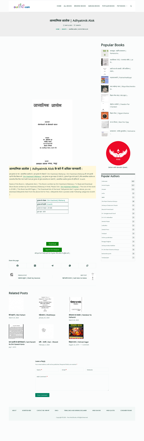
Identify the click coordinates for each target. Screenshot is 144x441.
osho (103, 193)
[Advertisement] (52, 57)
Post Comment (42, 395)
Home (59, 6)
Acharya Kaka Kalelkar (108, 245)
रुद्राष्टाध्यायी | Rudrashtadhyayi (121, 77)
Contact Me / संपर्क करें (43, 410)
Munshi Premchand (107, 209)
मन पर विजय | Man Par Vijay (119, 122)
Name (39, 370)
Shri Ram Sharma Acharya (109, 201)
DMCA (56, 410)
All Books (68, 6)
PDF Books (121, 6)
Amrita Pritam (106, 221)
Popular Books (108, 6)
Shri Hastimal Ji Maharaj (32, 176)
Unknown (104, 181)
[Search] (131, 6)
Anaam (104, 189)
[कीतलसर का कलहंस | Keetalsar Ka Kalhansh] (82, 304)
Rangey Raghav (106, 241)
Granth (78, 25)
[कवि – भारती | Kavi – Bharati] (52, 331)
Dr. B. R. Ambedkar (107, 217)
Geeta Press (105, 229)
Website (90, 370)
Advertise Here (26, 410)
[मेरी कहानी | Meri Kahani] (22, 304)
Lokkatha (104, 225)
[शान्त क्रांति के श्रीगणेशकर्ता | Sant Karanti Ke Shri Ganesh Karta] (22, 331)
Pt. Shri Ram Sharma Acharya (110, 249)
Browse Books (80, 6)
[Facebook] (17, 265)
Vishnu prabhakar (107, 237)
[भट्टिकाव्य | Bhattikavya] (52, 304)
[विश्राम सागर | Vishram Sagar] (82, 331)
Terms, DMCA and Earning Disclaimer (75, 410)
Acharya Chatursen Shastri (110, 205)
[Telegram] (52, 265)
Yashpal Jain (105, 257)
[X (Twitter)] (35, 265)
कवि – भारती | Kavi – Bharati (48, 342)
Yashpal (104, 233)
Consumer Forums (126, 410)
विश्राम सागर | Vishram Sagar (79, 342)
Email (64, 370)
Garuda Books (94, 6)
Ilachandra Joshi (106, 253)
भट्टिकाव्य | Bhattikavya (47, 315)
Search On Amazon (52, 250)
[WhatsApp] (70, 265)
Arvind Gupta (106, 185)
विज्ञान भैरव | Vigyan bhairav (119, 113)
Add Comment (42, 377)
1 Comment (85, 345)
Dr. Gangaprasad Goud (109, 213)
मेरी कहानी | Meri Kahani (17, 315)
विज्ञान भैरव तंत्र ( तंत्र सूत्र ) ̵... (119, 95)
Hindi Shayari (96, 410)
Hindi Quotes (110, 410)
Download (52, 244)
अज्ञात (103, 197)
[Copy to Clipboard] (87, 265)
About (14, 410)
